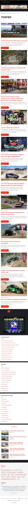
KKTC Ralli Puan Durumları (7, 340)
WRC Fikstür (4, 384)
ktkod (12, 474)
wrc (18, 479)
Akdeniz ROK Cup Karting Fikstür (8, 374)
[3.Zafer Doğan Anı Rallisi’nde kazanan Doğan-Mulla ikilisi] (5, 444)
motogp (18, 476)
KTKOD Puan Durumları (7, 359)
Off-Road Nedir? (5, 401)
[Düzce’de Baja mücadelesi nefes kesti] (14, 288)
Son (13, 314)
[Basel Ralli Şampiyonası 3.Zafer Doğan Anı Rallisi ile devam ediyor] (5, 456)
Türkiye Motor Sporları (11, 13)
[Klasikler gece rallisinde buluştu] (5, 432)
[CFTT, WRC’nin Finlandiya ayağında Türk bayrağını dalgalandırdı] (14, 144)
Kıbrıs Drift (8, 476)
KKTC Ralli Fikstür (5, 368)
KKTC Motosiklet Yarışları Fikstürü (9, 372)
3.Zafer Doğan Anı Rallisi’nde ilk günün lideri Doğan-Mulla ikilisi (17, 449)
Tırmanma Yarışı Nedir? (6, 419)
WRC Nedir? (4, 421)
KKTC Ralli (4, 474)
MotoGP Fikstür (5, 386)
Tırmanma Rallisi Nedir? (7, 405)
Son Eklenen (14, 426)
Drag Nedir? (4, 407)
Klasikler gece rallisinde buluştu (17, 431)
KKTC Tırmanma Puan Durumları (8, 342)
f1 (12, 470)
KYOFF (3, 476)
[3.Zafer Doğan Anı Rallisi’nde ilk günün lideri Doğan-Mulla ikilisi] (5, 450)
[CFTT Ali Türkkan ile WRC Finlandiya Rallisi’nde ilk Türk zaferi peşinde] (14, 173)
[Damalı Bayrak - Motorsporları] (5, 2)
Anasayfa (4, 13)
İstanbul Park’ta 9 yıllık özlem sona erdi (14, 41)
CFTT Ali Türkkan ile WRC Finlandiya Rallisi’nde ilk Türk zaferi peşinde (12, 184)
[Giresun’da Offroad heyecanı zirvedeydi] (14, 231)
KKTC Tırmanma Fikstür (7, 380)
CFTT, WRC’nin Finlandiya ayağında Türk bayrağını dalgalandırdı (12, 155)
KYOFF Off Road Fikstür (7, 376)
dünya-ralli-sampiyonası (6, 470)
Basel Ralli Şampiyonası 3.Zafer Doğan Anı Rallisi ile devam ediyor (17, 455)
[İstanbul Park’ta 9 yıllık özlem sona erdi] (14, 30)
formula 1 (16, 470)
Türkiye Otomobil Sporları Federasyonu (9, 479)
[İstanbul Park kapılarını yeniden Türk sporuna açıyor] (14, 57)
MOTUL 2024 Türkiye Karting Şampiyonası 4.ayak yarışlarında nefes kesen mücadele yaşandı (12, 98)
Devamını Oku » (5, 47)
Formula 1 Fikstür (5, 382)
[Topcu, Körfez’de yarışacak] (14, 117)
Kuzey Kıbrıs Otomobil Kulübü (20, 474)
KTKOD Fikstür (5, 390)
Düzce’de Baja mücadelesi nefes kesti (13, 299)
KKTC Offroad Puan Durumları (8, 347)
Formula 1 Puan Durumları (7, 351)
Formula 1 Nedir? (5, 411)
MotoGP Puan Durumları (7, 353)
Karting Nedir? (5, 413)
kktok (8, 474)
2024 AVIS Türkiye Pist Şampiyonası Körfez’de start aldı (13, 213)
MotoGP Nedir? (5, 415)
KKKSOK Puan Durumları (7, 357)
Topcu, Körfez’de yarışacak (10, 128)
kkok (21, 470)
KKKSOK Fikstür (5, 388)
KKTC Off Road (20, 472)
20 (21, 311)
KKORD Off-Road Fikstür (7, 378)
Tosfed (23, 476)
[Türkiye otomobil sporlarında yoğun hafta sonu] (14, 260)
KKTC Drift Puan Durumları (7, 349)
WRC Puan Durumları (6, 355)
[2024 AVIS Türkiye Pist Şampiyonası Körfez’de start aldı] (14, 202)
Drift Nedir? (4, 399)
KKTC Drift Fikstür (5, 370)
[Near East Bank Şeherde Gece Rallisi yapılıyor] (5, 438)
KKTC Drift (4, 472)
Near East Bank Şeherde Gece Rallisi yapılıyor (18, 437)
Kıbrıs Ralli (13, 476)
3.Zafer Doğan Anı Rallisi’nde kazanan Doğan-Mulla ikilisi (16, 443)
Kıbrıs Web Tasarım (16, 500)
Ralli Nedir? (4, 403)
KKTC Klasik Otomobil (11, 472)
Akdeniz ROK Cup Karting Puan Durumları (10, 344)
